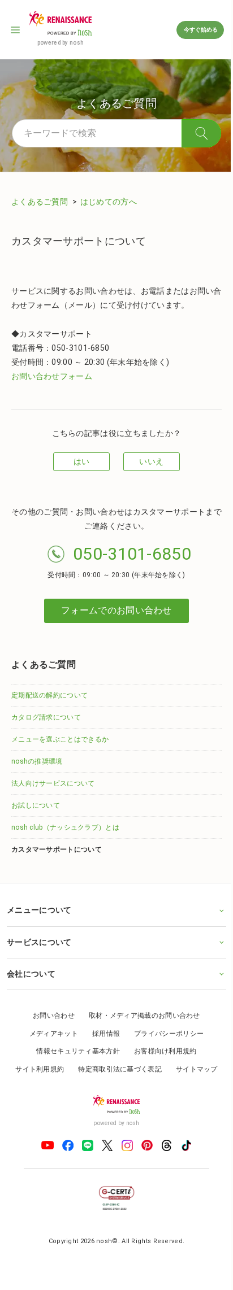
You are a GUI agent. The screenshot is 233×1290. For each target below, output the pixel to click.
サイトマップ (192, 1069)
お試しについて (35, 805)
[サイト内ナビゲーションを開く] (16, 30)
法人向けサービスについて (53, 783)
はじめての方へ (108, 201)
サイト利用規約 (35, 1069)
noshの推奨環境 (37, 761)
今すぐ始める (200, 30)
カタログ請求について (46, 717)
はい (82, 461)
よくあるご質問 (40, 201)
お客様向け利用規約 (161, 1051)
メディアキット (49, 1034)
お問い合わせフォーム (51, 376)
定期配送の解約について (49, 695)
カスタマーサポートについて (56, 849)
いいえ (151, 461)
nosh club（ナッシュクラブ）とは (65, 827)
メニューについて (39, 909)
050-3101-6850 (132, 554)
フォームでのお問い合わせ (116, 610)
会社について (31, 973)
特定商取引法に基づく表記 (116, 1069)
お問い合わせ (50, 1015)
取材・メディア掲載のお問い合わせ (140, 1015)
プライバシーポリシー (165, 1034)
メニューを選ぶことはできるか (60, 739)
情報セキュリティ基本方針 (74, 1051)
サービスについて (39, 942)
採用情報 (101, 1034)
